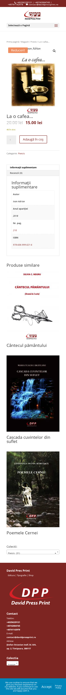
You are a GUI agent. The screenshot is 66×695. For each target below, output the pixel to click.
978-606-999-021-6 (22, 244)
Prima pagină (13, 41)
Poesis (34, 41)
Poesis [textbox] (11, 664)
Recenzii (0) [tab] (16, 172)
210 (15, 230)
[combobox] (33, 552)
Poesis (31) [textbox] (32, 553)
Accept (46, 687)
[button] (54, 51)
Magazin (25, 41)
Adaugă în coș (33, 139)
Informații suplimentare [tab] (23, 167)
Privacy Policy (58, 686)
